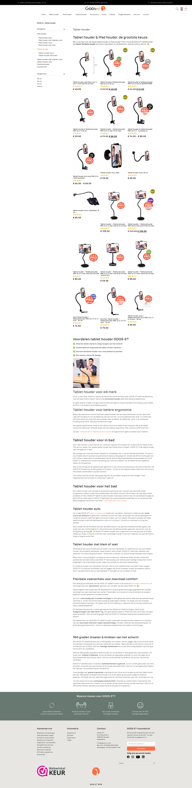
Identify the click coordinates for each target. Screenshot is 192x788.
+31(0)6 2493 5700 (113, 747)
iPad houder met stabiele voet (50, 40)
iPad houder (67, 14)
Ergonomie (71, 738)
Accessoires (94, 14)
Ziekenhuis (71, 733)
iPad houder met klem (47, 45)
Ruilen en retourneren (45, 738)
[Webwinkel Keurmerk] (51, 780)
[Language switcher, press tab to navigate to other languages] (181, 8)
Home (44, 14)
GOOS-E (40, 23)
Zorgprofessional (124, 14)
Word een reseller (44, 750)
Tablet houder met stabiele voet (49, 59)
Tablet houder (54, 14)
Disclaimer (41, 754)
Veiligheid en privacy (45, 745)
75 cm (39, 84)
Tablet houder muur (46, 53)
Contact (146, 14)
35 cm (39, 79)
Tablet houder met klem (47, 55)
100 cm (39, 86)
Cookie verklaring (44, 747)
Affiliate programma (45, 752)
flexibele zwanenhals (140, 583)
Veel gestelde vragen (45, 735)
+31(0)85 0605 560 (110, 745)
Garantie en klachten (45, 740)
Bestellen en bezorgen (46, 733)
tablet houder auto (98, 513)
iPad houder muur (45, 43)
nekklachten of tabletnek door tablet (95, 432)
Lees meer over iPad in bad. (115, 500)
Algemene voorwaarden (46, 742)
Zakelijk (112, 14)
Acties (104, 14)
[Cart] (186, 8)
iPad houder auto (45, 38)
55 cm (39, 81)
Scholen (70, 735)
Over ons (137, 14)
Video (69, 740)
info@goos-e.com (104, 743)
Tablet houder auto (44, 62)
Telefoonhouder (81, 14)
